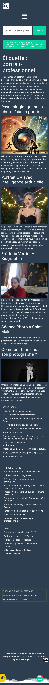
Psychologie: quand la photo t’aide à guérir (22, 109)
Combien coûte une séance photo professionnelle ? (20, 519)
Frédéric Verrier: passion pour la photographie (19, 480)
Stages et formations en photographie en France (22, 419)
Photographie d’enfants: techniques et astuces (24, 449)
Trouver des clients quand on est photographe (18, 443)
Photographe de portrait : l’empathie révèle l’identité (24, 499)
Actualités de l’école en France (17, 411)
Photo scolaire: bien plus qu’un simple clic (22, 452)
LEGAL (7, 528)
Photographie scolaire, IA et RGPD (20, 532)
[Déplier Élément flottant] (39, 678)
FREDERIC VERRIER (13, 468)
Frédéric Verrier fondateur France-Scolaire (24, 471)
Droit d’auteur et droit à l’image (18, 536)
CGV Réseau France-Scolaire (17, 550)
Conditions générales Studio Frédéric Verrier (21, 544)
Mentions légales (12, 553)
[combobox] (17, 30)
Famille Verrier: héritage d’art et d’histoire (23, 510)
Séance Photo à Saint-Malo (22, 329)
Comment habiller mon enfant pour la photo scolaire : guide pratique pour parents (23, 437)
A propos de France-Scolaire (16, 432)
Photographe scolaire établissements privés (20, 595)
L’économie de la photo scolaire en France (23, 428)
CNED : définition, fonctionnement (19, 414)
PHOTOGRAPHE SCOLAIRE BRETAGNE (18, 591)
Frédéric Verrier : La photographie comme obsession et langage (24, 486)
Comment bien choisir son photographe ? (22, 352)
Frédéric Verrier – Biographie (17, 256)
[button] (24, 16)
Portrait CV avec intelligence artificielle (22, 179)
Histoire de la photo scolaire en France (21, 425)
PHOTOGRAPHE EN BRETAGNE (15, 599)
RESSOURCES (9, 407)
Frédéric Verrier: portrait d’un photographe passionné (24, 493)
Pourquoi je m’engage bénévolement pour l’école (23, 505)
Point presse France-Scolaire (16, 456)
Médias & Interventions (14, 514)
